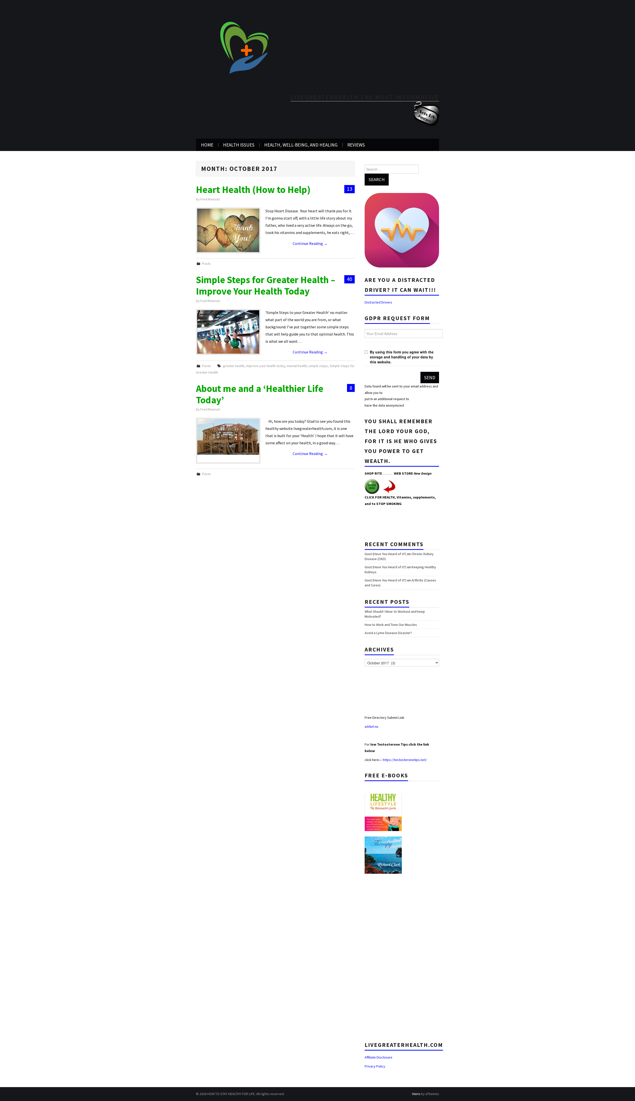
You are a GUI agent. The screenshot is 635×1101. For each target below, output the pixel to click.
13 (349, 188)
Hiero (416, 1094)
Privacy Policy (375, 1066)
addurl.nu (372, 726)
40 (349, 278)
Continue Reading (310, 243)
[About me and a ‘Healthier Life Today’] (228, 437)
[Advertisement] (402, 955)
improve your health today (265, 366)
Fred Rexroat (210, 199)
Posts (206, 263)
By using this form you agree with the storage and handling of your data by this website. (402, 356)
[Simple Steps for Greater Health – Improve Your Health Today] (228, 332)
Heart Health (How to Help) (253, 189)
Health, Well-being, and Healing (301, 145)
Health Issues (238, 145)
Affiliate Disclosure (378, 1057)
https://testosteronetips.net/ (405, 760)
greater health (233, 366)
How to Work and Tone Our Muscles (391, 624)
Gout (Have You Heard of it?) (385, 554)
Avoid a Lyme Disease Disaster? (388, 633)
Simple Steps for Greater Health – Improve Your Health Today (265, 285)
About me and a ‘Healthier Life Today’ (259, 394)
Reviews (356, 145)
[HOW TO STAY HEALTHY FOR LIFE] (244, 47)
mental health (297, 366)
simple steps (318, 366)
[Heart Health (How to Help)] (228, 230)
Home (207, 145)
